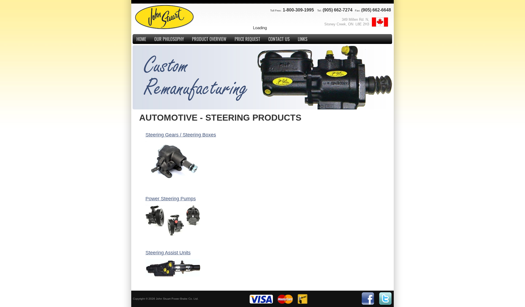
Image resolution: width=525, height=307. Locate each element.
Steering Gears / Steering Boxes (180, 135)
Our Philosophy (169, 39)
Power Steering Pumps (170, 198)
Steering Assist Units (168, 252)
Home (141, 39)
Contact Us (279, 39)
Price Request (247, 39)
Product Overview (209, 39)
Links (302, 39)
